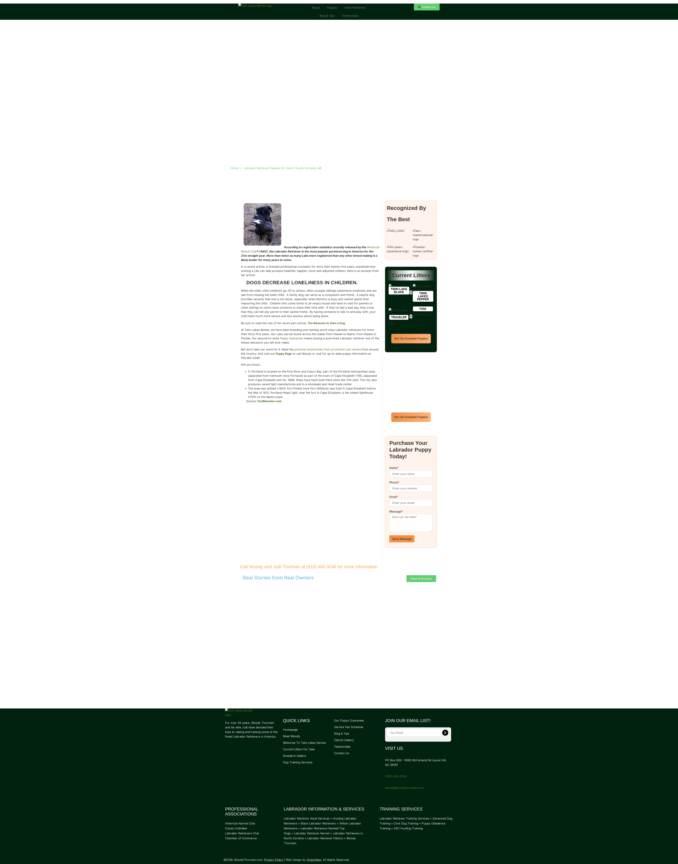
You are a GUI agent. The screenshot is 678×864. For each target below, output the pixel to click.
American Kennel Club (240, 823)
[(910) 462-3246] (386, 771)
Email (393, 497)
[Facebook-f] (227, 745)
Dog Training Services (298, 762)
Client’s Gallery (344, 740)
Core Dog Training (406, 823)
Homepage (290, 729)
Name (394, 468)
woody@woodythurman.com (404, 787)
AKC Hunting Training (408, 828)
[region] (339, 645)
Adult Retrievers (355, 7)
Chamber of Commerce (241, 838)
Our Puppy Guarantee (349, 720)
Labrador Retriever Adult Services (306, 818)
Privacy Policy (273, 860)
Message (396, 511)
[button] (399, 290)
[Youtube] (241, 745)
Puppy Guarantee (291, 338)
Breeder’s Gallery (294, 756)
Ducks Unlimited (236, 828)
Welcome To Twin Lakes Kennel (304, 742)
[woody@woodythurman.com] (386, 783)
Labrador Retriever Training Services (404, 818)
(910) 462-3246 (321, 566)
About (316, 7)
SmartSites (314, 860)
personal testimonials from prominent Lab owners (328, 349)
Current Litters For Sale (299, 749)
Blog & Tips (327, 15)
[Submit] (445, 732)
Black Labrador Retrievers (318, 823)
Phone (394, 482)
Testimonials (350, 15)
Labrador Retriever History (325, 838)
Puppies (332, 7)
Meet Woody (291, 736)
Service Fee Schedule (348, 727)
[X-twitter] (234, 745)
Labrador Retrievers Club (242, 833)
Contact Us (341, 753)
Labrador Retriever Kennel (311, 833)
